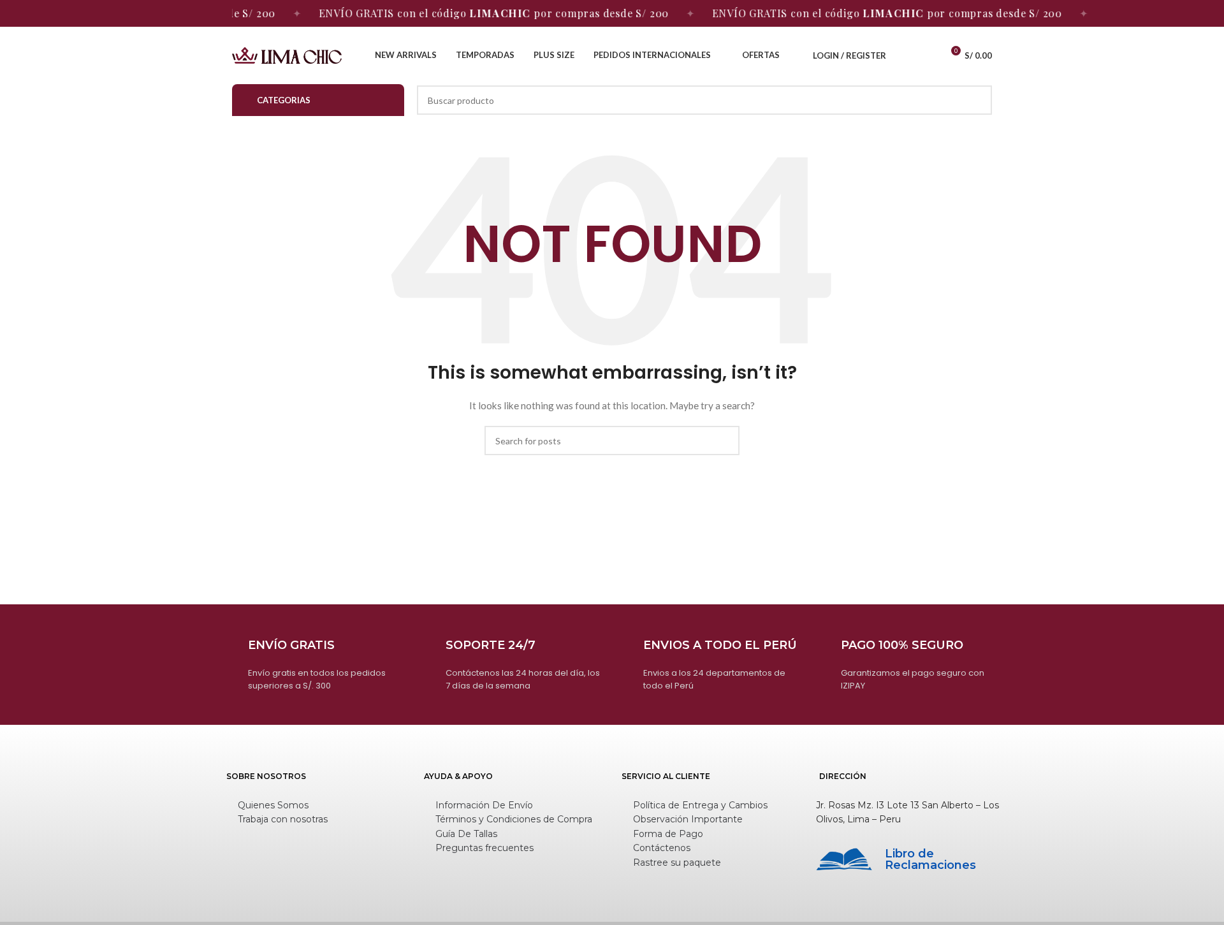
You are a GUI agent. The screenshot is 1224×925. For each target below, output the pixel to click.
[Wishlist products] (926, 55)
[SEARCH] (977, 100)
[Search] (903, 55)
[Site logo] (287, 54)
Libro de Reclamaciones (930, 859)
